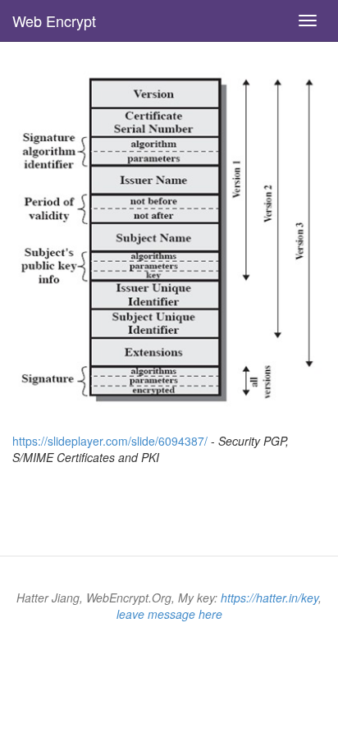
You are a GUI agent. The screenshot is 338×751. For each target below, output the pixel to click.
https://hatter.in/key (269, 597)
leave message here (169, 614)
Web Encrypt (54, 20)
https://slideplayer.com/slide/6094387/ (110, 441)
